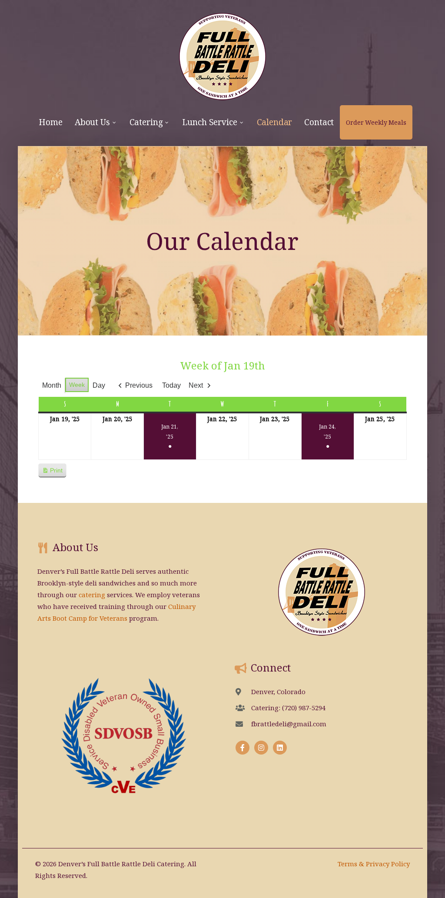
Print (52, 472)
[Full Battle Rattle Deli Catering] (222, 52)
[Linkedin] (280, 748)
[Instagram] (261, 748)
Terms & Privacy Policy (374, 863)
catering (92, 594)
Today (171, 385)
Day (99, 385)
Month (51, 385)
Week (77, 384)
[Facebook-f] (242, 748)
